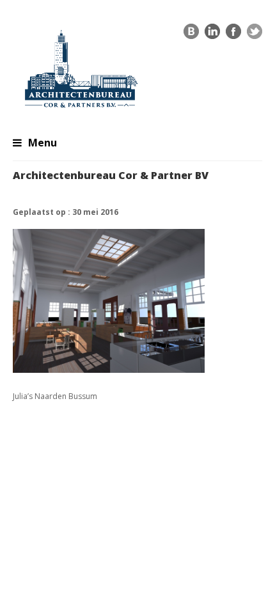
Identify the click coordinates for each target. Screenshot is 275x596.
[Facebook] (233, 34)
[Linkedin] (212, 34)
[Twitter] (254, 34)
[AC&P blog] (191, 34)
